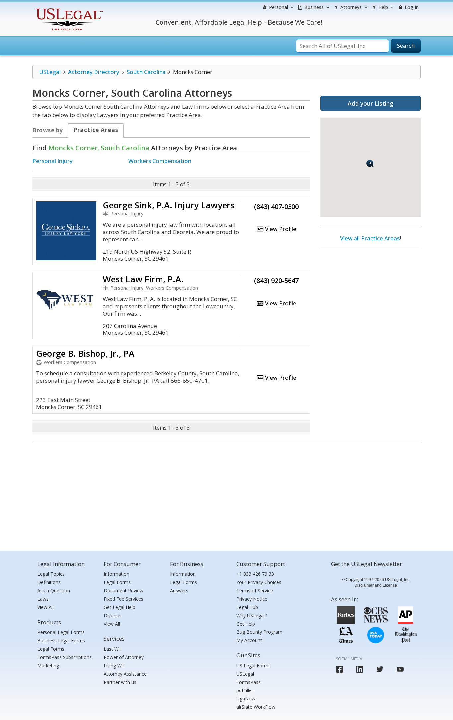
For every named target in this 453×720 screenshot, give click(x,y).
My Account (249, 640)
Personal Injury (52, 161)
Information (116, 574)
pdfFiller (244, 690)
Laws (43, 599)
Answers (179, 590)
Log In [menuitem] (411, 7)
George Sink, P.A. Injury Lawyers (168, 205)
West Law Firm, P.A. (143, 279)
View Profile (280, 229)
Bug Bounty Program (259, 632)
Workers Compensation (159, 161)
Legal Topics (51, 574)
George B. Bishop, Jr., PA (85, 353)
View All (45, 607)
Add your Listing (370, 103)
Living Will (114, 665)
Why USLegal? (251, 615)
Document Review (123, 590)
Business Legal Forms (61, 640)
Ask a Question (53, 590)
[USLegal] (68, 9)
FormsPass (248, 682)
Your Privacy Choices (258, 582)
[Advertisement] (370, 297)
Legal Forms (50, 649)
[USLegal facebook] (339, 669)
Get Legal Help (119, 607)
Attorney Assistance (125, 674)
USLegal (50, 72)
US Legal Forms (253, 665)
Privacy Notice (251, 599)
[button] (370, 163)
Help (382, 7)
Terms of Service (254, 590)
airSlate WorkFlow (255, 707)
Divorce (112, 615)
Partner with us (120, 682)
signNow (245, 698)
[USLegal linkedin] (359, 669)
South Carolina (146, 72)
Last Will (113, 649)
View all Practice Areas (370, 238)
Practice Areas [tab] (95, 130)
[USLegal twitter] (379, 669)
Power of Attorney (124, 657)
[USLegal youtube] (400, 669)
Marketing (48, 665)
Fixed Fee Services (123, 599)
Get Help (245, 624)
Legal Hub (247, 607)
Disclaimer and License (376, 585)
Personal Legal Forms (61, 632)
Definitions (49, 582)
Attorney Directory (93, 72)
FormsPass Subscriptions (64, 657)
